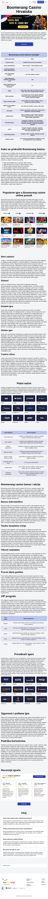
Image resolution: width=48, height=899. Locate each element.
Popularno (5, 213)
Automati (40, 213)
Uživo (17, 213)
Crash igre (28, 213)
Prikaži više (24, 803)
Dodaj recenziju (39, 776)
